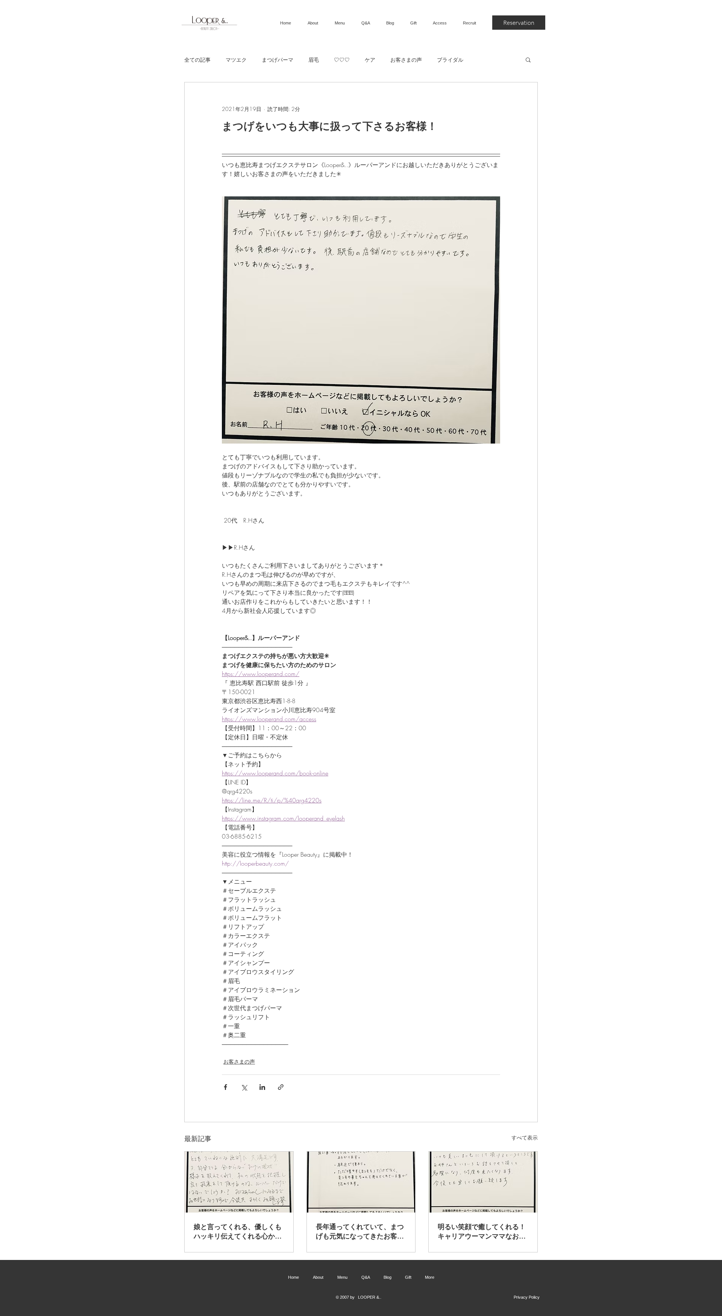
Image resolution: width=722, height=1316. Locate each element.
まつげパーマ (277, 59)
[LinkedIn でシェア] (262, 1087)
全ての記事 (197, 59)
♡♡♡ (342, 59)
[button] (528, 59)
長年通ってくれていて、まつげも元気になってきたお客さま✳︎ (360, 1231)
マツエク (236, 59)
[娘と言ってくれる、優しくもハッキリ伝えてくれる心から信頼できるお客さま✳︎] (239, 1182)
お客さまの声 (406, 59)
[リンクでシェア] (280, 1087)
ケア (370, 59)
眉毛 (313, 59)
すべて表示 (524, 1137)
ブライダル (450, 59)
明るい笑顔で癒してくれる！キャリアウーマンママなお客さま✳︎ (482, 1231)
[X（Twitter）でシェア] (243, 1087)
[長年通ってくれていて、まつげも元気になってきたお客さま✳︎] (361, 1182)
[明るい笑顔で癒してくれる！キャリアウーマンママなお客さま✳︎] (483, 1182)
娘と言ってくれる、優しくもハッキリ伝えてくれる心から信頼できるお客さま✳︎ (238, 1231)
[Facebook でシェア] (225, 1087)
